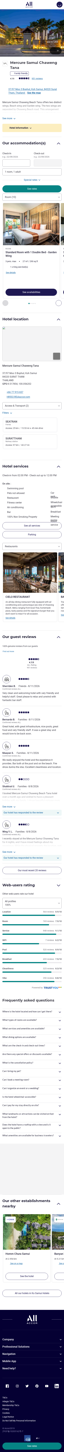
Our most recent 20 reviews (32, 870)
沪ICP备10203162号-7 (12, 1431)
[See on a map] (32, 344)
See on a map (16, 1263)
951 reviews (37, 78)
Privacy (5, 1409)
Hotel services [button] (15, 466)
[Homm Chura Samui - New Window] (27, 1232)
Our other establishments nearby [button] (26, 1203)
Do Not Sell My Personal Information (19, 1420)
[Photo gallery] (32, 33)
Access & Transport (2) (17, 405)
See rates (32, 1446)
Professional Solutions (15, 1346)
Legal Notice (8, 1417)
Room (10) (10, 197)
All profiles (10, 903)
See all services (32, 525)
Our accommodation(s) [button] (24, 143)
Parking (32, 534)
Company (8, 1339)
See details (10, 618)
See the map (34, 92)
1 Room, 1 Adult (13, 171)
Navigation (8, 1353)
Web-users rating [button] (18, 885)
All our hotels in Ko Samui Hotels (32, 1293)
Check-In (10, 155)
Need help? (9, 1368)
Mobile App (9, 1361)
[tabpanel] (32, 254)
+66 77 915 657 (15, 392)
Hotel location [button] (15, 319)
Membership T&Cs (10, 1405)
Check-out (41, 155)
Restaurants (11, 546)
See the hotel (27, 1276)
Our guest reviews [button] (19, 637)
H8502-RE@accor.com (18, 396)
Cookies (6, 1413)
